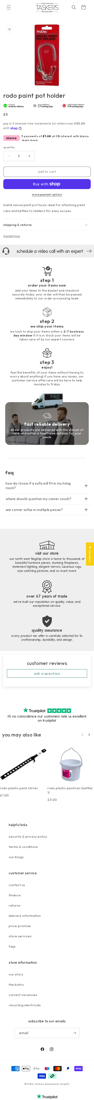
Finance (15, 895)
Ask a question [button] (47, 673)
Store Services (20, 936)
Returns (14, 905)
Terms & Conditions (23, 847)
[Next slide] (89, 734)
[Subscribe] (74, 1033)
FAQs (12, 946)
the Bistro (16, 984)
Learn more (30, 140)
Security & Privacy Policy (28, 836)
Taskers (40, 1083)
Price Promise (20, 926)
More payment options (47, 194)
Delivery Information (25, 916)
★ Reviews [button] (90, 554)
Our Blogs (16, 857)
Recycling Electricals (25, 1005)
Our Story (16, 974)
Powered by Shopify (57, 1083)
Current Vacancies (23, 995)
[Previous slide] (82, 734)
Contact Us (17, 885)
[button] (9, 7)
